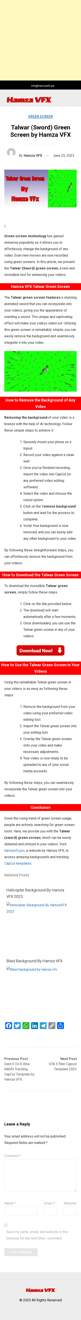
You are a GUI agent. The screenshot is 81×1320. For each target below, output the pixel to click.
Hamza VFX (33, 156)
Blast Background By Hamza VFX (34, 961)
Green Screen (40, 116)
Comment (12, 1156)
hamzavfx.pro (14, 851)
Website (70, 1203)
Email (49, 1203)
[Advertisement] (40, 40)
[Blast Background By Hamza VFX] (39, 969)
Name (10, 1203)
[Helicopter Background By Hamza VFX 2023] (39, 911)
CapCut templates (17, 863)
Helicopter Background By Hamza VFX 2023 (35, 893)
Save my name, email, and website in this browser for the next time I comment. (37, 1235)
